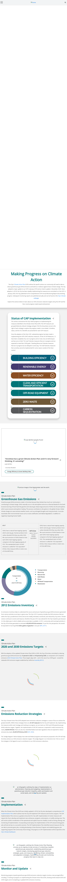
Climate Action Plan (19, 284)
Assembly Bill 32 (39, 660)
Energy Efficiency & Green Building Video (19, 471)
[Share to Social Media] (53, 318)
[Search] (65, 2)
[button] (33, 358)
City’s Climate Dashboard (8, 832)
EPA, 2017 (43, 625)
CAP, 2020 (31, 732)
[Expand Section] (52, 358)
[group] (33, 580)
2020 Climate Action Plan (15, 658)
